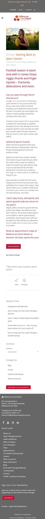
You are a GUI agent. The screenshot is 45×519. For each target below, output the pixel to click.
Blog (23, 62)
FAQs (5, 448)
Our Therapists (9, 445)
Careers (6, 456)
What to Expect (9, 442)
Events (10, 370)
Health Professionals (15, 374)
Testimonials (8, 471)
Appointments (9, 450)
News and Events (14, 378)
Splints (14, 267)
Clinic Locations (9, 459)
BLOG (20, 10)
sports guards (24, 267)
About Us (7, 433)
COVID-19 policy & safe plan (14, 476)
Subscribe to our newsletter (18, 387)
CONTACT (29, 10)
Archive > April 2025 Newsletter (14, 506)
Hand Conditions (9, 439)
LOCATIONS (13, 10)
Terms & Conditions (16, 518)
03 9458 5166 (16, 410)
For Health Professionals (13, 453)
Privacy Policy (31, 518)
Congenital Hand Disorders (18, 306)
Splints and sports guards (15, 145)
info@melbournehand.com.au (18, 415)
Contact (6, 473)
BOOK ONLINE (13, 246)
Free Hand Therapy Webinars (14, 468)
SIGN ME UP (8, 498)
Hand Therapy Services (12, 436)
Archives (9, 348)
